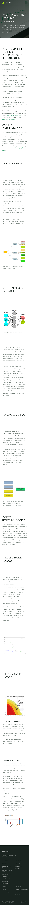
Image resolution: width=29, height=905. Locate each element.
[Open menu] (25, 3)
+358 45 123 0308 (20, 892)
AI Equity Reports (6, 874)
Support (4, 889)
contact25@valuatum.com (21, 889)
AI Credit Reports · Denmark (6, 866)
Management (18, 866)
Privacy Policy (5, 892)
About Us (17, 863)
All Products (5, 881)
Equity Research (6, 878)
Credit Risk (4, 876)
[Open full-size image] (14, 251)
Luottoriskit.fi (5, 863)
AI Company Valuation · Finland (7, 870)
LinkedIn (17, 894)
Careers (17, 868)
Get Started (5, 883)
